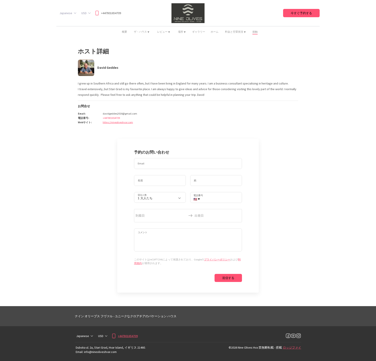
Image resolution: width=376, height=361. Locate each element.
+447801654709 (111, 118)
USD (84, 13)
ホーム (214, 31)
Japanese (65, 13)
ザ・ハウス (141, 32)
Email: (79, 352)
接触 (255, 31)
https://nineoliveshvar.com (118, 122)
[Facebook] (288, 336)
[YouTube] (293, 336)
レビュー (163, 32)
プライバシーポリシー (217, 259)
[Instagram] (298, 336)
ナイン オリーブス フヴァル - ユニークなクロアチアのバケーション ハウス (125, 316)
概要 (124, 31)
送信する (228, 278)
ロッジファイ (292, 347)
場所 (182, 32)
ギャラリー (198, 31)
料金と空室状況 (235, 32)
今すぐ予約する (301, 13)
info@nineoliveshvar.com (100, 352)
